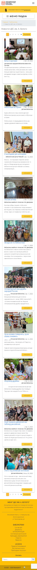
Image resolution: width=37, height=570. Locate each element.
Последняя (27, 34)
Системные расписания (18, 534)
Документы (18, 530)
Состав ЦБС (18, 527)
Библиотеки (13, 22)
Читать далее (27, 80)
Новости (18, 538)
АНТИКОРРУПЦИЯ (18, 532)
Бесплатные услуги (18, 548)
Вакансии (18, 540)
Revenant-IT (17, 568)
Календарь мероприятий (18, 536)
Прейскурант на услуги (18, 550)
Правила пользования (18, 546)
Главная (5, 22)
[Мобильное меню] (33, 3)
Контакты (19, 555)
